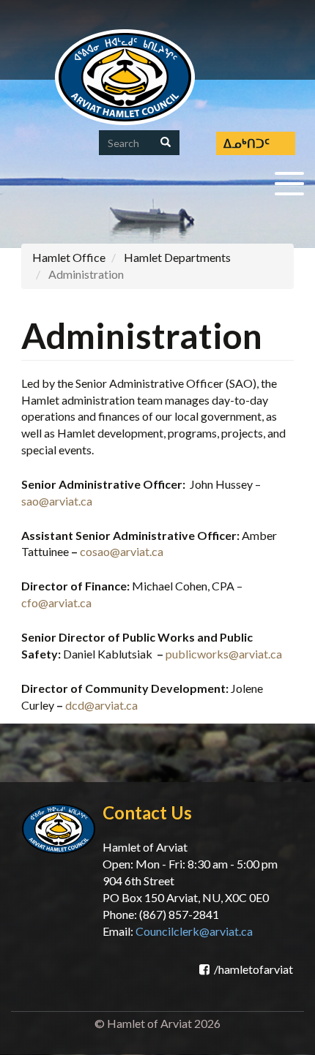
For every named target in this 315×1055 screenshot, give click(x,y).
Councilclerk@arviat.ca (194, 931)
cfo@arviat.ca (56, 602)
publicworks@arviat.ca (224, 654)
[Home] (125, 77)
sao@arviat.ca (56, 501)
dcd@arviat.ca (101, 705)
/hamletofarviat (253, 969)
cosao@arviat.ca (121, 551)
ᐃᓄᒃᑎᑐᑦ (246, 143)
